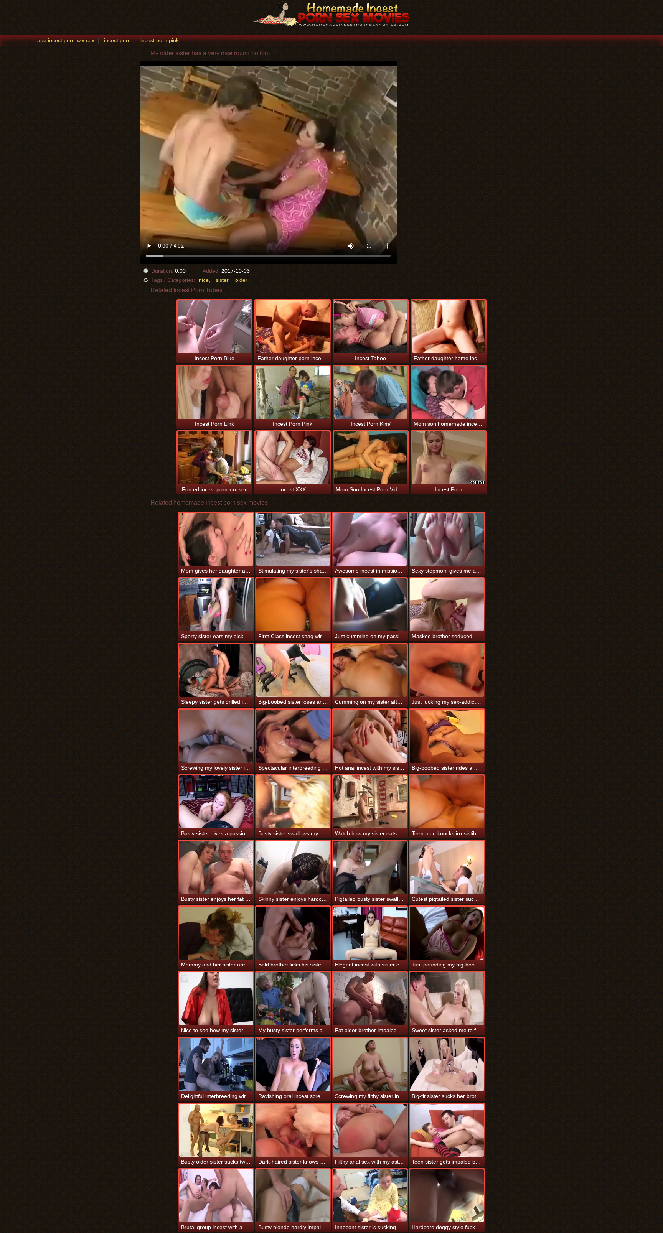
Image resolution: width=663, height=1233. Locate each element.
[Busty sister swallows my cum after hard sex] (293, 801)
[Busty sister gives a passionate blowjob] (216, 801)
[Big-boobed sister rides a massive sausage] (446, 736)
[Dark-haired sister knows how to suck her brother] (293, 1130)
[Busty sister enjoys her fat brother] (216, 867)
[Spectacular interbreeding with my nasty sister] (293, 736)
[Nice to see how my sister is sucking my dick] (216, 998)
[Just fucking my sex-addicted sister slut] (446, 670)
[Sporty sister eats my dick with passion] (216, 604)
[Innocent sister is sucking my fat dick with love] (370, 1195)
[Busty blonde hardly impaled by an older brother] (293, 1195)
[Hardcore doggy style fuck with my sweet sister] (446, 1195)
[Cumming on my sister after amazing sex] (370, 670)
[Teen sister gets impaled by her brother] (446, 1130)
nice (204, 280)
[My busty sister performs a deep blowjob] (293, 998)
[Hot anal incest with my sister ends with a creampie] (370, 736)
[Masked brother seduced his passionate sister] (446, 604)
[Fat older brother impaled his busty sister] (370, 998)
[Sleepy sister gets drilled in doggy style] (216, 670)
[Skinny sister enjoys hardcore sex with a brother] (293, 867)
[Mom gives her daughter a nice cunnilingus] (216, 539)
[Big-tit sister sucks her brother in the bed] (446, 1064)
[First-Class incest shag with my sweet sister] (293, 604)
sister (222, 280)
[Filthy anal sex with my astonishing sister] (370, 1130)
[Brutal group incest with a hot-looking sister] (216, 1195)
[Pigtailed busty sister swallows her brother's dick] (370, 867)
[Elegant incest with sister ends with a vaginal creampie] (370, 933)
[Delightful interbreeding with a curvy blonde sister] (216, 1064)
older (241, 280)
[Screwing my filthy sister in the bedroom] (370, 1064)
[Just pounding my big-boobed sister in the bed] (446, 933)
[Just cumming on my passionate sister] (370, 604)
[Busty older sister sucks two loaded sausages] (216, 1130)
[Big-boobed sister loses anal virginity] (293, 670)
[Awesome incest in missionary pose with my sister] (370, 539)
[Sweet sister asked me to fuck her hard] (446, 998)
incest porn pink (159, 40)
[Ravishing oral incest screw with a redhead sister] (293, 1064)
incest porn (117, 40)
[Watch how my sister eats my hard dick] (370, 801)
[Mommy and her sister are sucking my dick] (216, 933)
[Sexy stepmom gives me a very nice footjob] (446, 539)
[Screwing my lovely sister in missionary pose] (216, 736)
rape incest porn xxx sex (64, 40)
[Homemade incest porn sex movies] (331, 13)
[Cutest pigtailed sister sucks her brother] (446, 867)
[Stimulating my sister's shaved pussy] (293, 539)
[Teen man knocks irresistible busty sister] (446, 801)
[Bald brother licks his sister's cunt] (293, 933)
